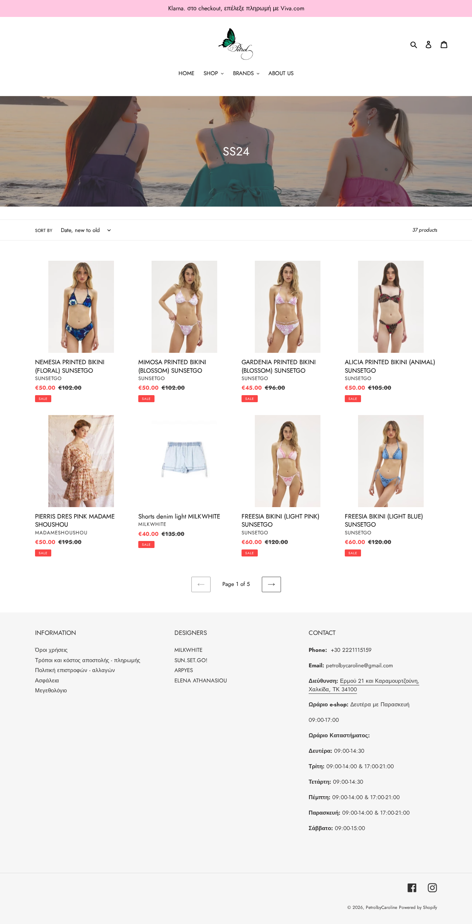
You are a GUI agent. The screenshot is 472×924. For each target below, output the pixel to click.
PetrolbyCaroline (381, 907)
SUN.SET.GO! (191, 660)
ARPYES (183, 670)
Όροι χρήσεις (51, 650)
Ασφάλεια (47, 681)
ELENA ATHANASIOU (200, 681)
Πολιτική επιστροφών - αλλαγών (75, 670)
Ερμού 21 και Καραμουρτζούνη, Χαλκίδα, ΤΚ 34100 (364, 685)
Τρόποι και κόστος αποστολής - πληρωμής (87, 660)
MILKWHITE (188, 650)
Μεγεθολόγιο (51, 690)
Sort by (43, 230)
